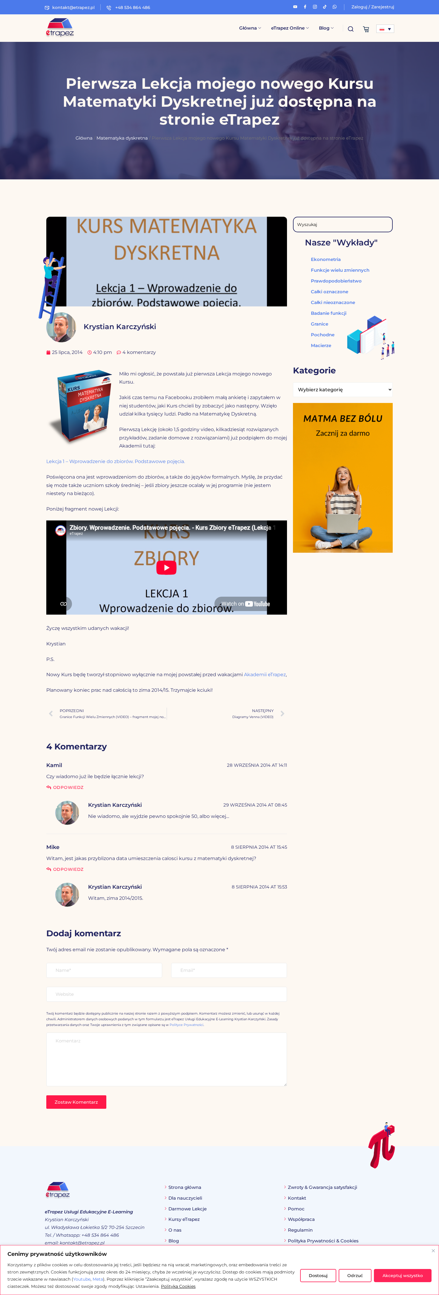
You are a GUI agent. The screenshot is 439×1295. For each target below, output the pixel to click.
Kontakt (297, 1198)
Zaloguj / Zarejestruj (372, 7)
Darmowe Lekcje (187, 1209)
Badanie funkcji (328, 313)
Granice (319, 324)
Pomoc (296, 1209)
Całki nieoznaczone (333, 302)
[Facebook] (305, 6)
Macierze (321, 345)
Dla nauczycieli (185, 1198)
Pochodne (322, 335)
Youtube (81, 1279)
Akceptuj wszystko (403, 1275)
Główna (248, 28)
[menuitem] (385, 29)
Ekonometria (326, 259)
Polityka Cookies (178, 1286)
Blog (324, 28)
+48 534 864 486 (132, 7)
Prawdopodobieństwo (336, 281)
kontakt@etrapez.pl (73, 7)
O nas (175, 1230)
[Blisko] (433, 1250)
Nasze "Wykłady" (341, 242)
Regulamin (300, 1230)
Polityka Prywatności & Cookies (323, 1241)
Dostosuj (318, 1275)
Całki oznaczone (329, 291)
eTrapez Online (288, 28)
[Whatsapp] (335, 6)
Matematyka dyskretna (122, 138)
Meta (98, 1279)
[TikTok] (325, 6)
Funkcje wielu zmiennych (340, 270)
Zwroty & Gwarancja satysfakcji (322, 1187)
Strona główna (184, 1187)
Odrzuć (355, 1275)
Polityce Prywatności (186, 1025)
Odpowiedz (68, 787)
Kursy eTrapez (184, 1219)
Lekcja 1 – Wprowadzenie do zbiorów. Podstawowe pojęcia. (115, 461)
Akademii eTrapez (265, 674)
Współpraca (301, 1219)
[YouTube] (295, 6)
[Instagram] (315, 6)
